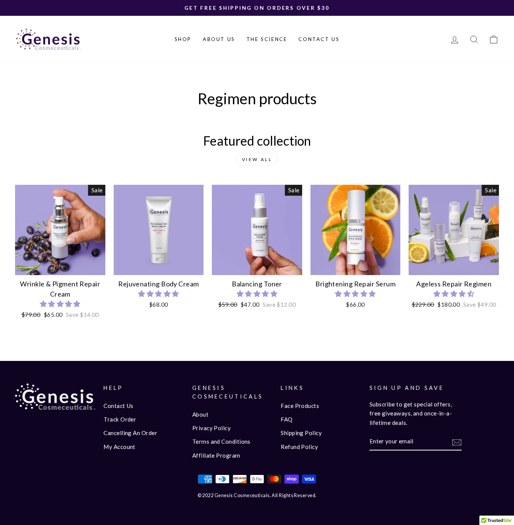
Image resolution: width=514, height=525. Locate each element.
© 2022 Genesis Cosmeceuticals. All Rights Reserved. (257, 495)
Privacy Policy (211, 428)
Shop (183, 39)
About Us (219, 39)
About (200, 414)
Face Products (300, 405)
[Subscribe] (457, 441)
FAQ (286, 419)
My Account (119, 446)
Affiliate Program (216, 455)
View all (257, 159)
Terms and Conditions (221, 441)
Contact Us (318, 39)
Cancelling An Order (130, 432)
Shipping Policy (301, 432)
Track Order (119, 419)
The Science (266, 39)
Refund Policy (299, 446)
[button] (60, 304)
